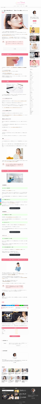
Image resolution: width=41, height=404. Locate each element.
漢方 (30, 95)
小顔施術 (31, 100)
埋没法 (31, 79)
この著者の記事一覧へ (18, 345)
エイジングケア (32, 76)
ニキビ (31, 91)
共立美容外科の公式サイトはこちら (14, 208)
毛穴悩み (31, 72)
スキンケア (31, 83)
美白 (30, 71)
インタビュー (31, 107)
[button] (4, 305)
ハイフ (31, 84)
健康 (30, 108)
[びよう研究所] (20, 2)
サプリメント (31, 103)
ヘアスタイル (31, 104)
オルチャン (31, 96)
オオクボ (5, 343)
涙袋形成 (31, 92)
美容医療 (31, 112)
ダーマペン (31, 87)
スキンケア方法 (32, 99)
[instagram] (14, 362)
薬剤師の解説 (31, 111)
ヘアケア (31, 80)
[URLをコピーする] (26, 305)
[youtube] (15, 362)
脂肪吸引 (31, 75)
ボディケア (31, 88)
